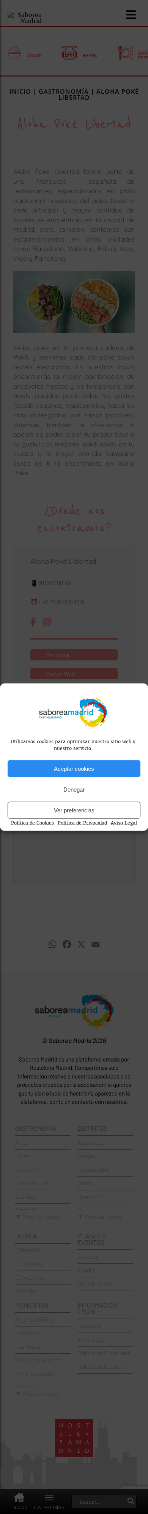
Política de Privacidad (82, 823)
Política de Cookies (32, 823)
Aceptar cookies (74, 768)
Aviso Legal (124, 823)
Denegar (74, 789)
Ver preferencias (74, 810)
